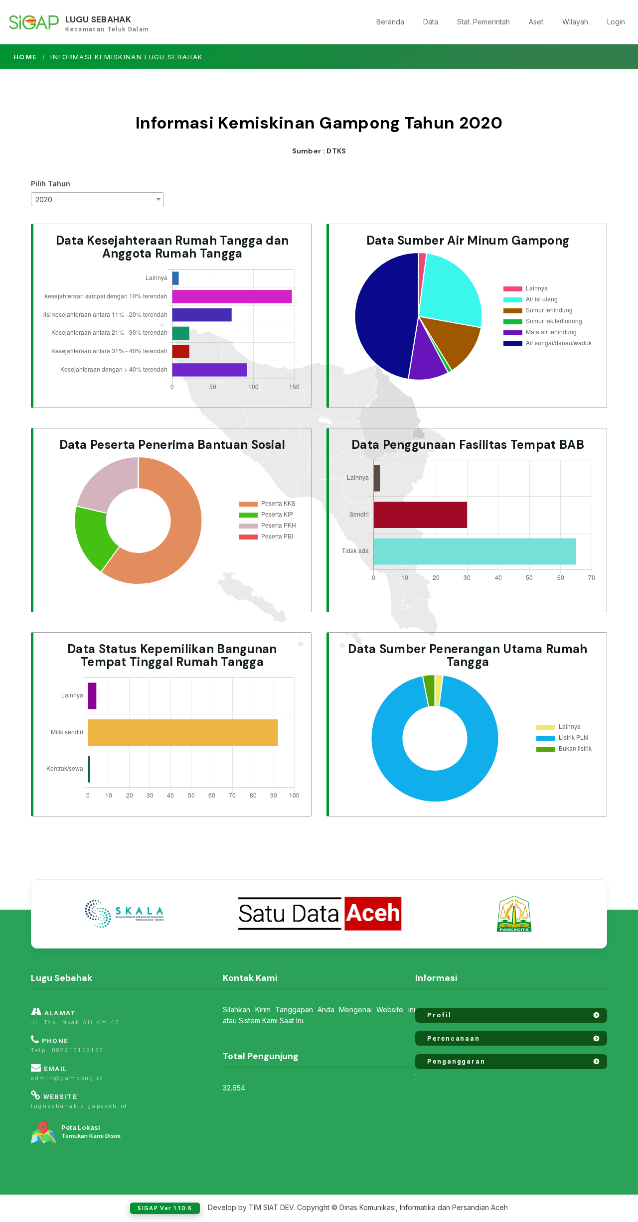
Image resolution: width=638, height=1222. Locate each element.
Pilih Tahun (50, 183)
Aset (536, 21)
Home (25, 57)
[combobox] (97, 199)
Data (430, 21)
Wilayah (575, 21)
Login (616, 21)
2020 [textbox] (43, 199)
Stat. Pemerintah (483, 21)
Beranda (390, 21)
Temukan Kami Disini (91, 1131)
